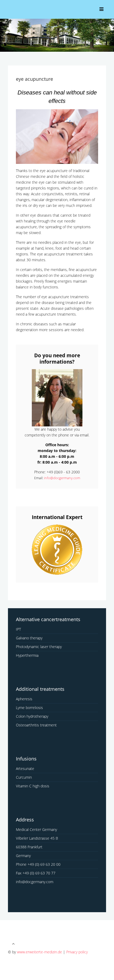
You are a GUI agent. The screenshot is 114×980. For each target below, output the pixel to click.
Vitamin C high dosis (32, 785)
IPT (18, 629)
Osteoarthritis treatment (36, 724)
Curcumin (24, 777)
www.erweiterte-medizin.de (39, 951)
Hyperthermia (27, 655)
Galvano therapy (29, 637)
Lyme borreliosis (29, 707)
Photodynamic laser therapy (39, 646)
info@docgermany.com (62, 477)
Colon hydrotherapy (32, 716)
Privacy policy (77, 951)
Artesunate (25, 768)
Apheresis (24, 698)
